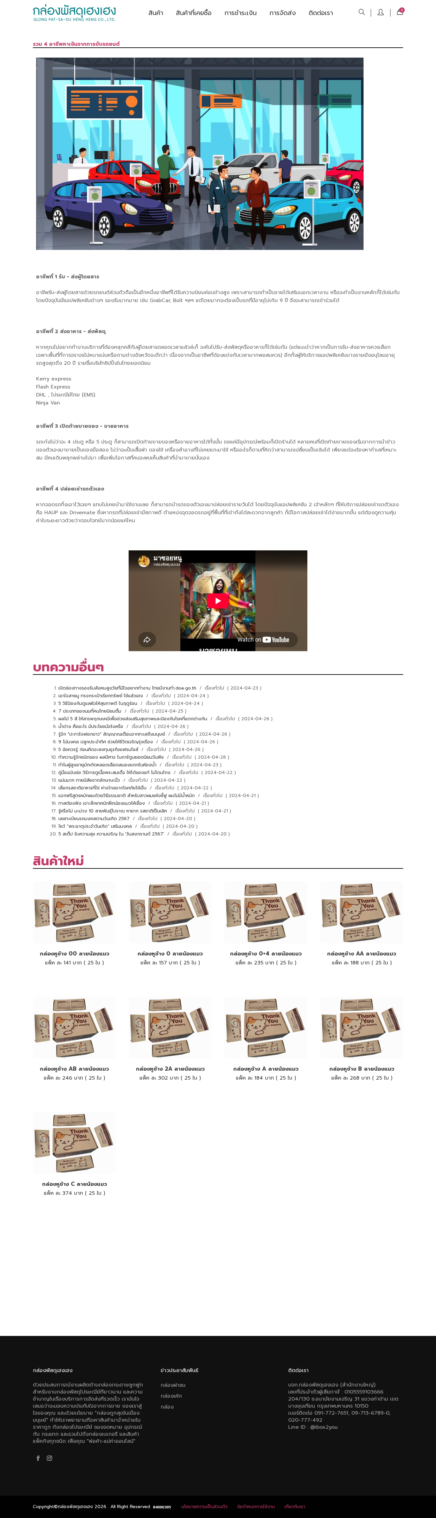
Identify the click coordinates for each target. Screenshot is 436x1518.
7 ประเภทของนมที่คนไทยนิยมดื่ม (90, 711)
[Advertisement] (218, 1275)
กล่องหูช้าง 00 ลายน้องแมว (74, 953)
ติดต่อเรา (321, 13)
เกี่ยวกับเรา (294, 1506)
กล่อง (167, 1407)
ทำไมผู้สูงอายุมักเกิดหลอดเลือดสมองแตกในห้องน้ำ (108, 765)
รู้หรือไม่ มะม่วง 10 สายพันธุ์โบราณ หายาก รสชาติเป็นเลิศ (113, 811)
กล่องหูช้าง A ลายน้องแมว (265, 1069)
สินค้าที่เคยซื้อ (194, 13)
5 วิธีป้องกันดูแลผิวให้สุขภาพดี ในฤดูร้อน (98, 703)
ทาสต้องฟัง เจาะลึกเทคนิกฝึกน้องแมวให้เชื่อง (102, 803)
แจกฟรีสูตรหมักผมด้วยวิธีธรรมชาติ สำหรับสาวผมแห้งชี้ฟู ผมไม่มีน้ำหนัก (127, 795)
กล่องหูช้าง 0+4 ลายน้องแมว (266, 953)
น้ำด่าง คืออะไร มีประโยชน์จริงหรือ (91, 726)
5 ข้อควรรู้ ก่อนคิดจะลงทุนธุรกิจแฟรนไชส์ (99, 749)
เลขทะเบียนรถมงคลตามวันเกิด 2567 (94, 818)
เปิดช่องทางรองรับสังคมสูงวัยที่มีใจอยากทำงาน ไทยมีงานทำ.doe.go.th (128, 688)
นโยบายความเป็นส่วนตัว (204, 1506)
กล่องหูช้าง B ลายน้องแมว (361, 1069)
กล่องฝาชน (173, 1385)
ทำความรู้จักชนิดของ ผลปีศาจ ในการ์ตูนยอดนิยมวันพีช (111, 757)
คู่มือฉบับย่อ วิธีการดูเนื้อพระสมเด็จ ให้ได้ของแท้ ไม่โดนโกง (115, 772)
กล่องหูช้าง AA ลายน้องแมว (361, 953)
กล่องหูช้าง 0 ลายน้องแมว (170, 953)
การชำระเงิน (240, 13)
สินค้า (155, 13)
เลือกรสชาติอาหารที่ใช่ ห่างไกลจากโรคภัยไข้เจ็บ (103, 788)
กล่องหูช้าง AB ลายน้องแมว (74, 1069)
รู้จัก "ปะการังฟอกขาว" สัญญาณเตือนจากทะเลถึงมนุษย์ (112, 734)
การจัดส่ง (282, 13)
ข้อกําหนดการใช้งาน (256, 1506)
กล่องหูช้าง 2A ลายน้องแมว (170, 1069)
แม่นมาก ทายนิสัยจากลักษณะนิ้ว (90, 780)
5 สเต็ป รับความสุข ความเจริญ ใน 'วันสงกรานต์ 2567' (112, 834)
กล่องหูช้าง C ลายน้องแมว (74, 1184)
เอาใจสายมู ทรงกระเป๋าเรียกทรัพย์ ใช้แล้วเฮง (101, 695)
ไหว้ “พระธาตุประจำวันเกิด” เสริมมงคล (95, 826)
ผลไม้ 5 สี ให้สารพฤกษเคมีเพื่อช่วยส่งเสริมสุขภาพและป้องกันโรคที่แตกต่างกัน (133, 718)
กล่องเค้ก (171, 1396)
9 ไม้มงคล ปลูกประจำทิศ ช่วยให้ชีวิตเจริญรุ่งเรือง (106, 742)
